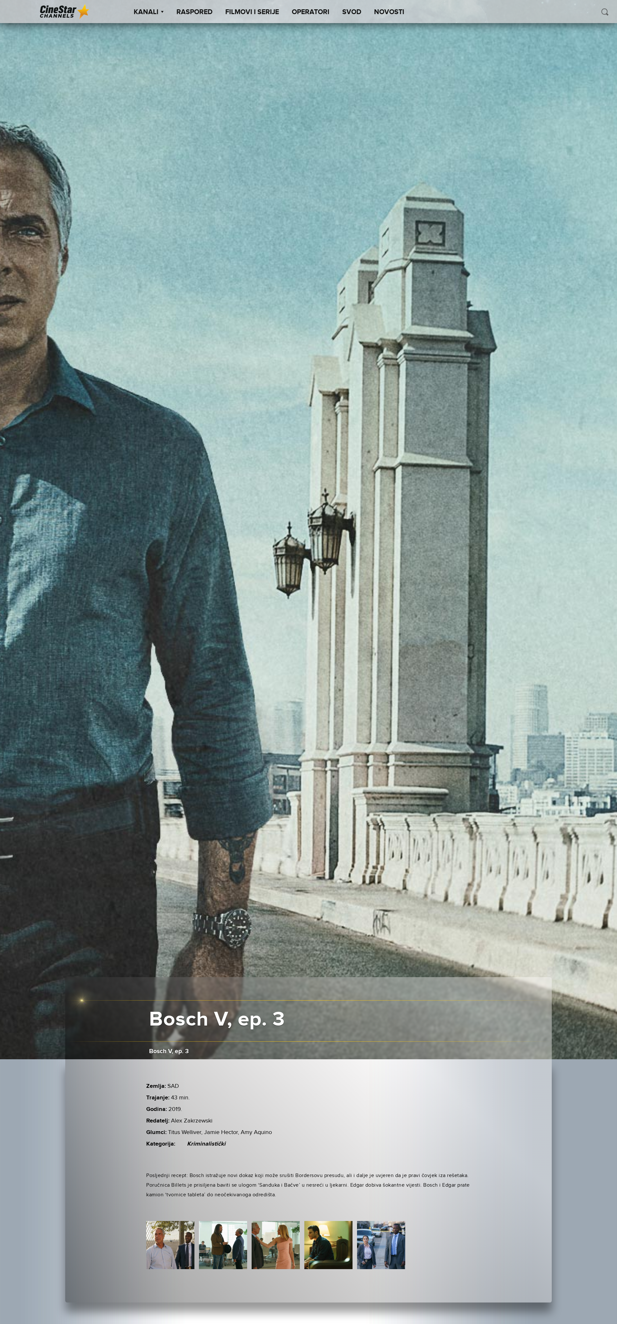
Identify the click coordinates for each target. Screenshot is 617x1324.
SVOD (351, 12)
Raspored (194, 12)
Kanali (146, 12)
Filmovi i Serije (252, 12)
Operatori (310, 12)
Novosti (389, 12)
